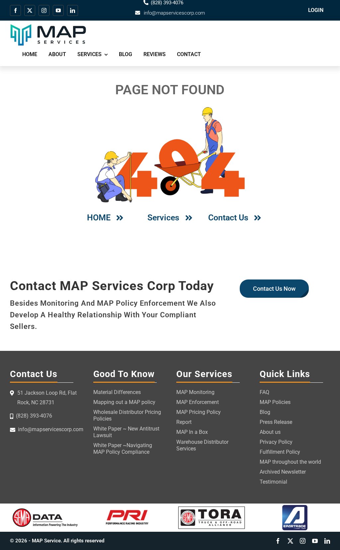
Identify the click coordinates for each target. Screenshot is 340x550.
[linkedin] (72, 10)
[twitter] (29, 10)
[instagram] (44, 10)
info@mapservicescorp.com (174, 13)
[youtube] (58, 10)
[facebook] (15, 10)
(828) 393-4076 (34, 416)
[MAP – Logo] (48, 27)
